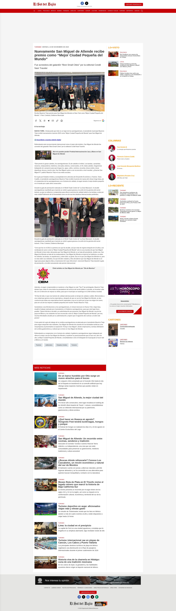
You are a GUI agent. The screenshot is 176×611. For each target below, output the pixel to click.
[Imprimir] (61, 120)
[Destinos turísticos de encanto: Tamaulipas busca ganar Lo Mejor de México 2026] (113, 210)
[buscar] (142, 11)
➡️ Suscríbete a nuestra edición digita (47, 140)
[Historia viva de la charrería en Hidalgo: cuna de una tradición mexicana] (45, 563)
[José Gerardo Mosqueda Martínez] (112, 167)
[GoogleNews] (88, 597)
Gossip (88, 10)
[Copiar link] (57, 120)
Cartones (80, 10)
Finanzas (66, 10)
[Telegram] (48, 120)
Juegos (136, 10)
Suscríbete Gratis (125, 311)
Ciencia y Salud (113, 10)
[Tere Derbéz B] (112, 148)
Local (40, 10)
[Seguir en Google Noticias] (103, 120)
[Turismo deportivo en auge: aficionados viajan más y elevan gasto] (45, 511)
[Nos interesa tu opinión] (88, 580)
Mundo (59, 10)
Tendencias (102, 10)
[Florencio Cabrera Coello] (112, 157)
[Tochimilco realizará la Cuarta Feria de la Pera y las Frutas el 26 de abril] (113, 201)
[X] (86, 3)
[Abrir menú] (34, 11)
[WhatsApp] (44, 120)
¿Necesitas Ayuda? (88, 592)
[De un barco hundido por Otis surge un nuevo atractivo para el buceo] (45, 382)
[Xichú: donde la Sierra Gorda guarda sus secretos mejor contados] (113, 219)
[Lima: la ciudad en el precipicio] (45, 528)
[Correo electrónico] (52, 120)
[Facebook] (82, 3)
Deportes (129, 10)
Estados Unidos (62, 345)
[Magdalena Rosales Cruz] (112, 176)
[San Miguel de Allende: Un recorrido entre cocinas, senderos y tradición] (45, 445)
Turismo (122, 10)
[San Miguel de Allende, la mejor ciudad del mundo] (45, 404)
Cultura (94, 10)
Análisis (73, 10)
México (53, 10)
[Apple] (92, 597)
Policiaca (46, 10)
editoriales (49, 345)
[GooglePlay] (96, 597)
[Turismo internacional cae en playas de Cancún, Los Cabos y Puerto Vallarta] (45, 545)
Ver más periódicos (133, 4)
